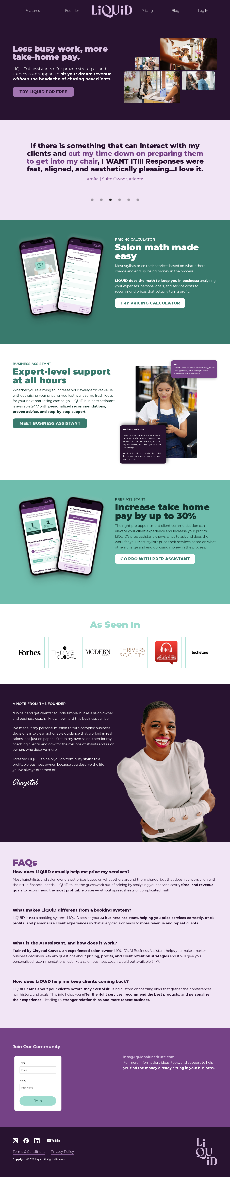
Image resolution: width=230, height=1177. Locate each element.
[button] (92, 200)
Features (32, 11)
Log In (203, 11)
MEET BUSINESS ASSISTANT (49, 423)
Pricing (147, 11)
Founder (72, 11)
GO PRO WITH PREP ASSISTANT (155, 558)
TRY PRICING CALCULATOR (150, 303)
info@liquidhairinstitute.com (148, 1057)
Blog (175, 11)
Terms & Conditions (29, 1152)
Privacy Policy (62, 1152)
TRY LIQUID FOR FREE (43, 91)
